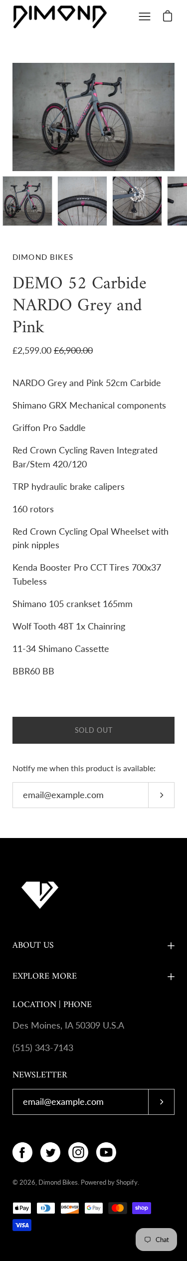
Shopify (127, 1182)
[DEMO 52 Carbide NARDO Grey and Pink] (27, 201)
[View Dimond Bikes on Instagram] (78, 1152)
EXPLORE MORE (44, 976)
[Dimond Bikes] (59, 16)
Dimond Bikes (58, 1182)
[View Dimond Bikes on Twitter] (50, 1152)
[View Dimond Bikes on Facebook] (22, 1152)
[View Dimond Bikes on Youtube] (106, 1152)
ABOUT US (33, 945)
